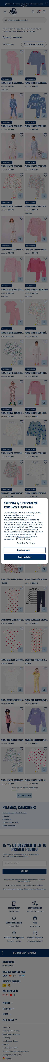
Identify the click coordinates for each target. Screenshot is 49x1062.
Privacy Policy (23, 539)
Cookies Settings (26, 543)
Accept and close (24, 557)
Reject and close (23, 550)
